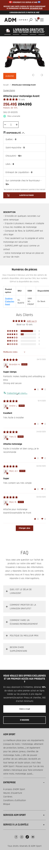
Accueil (6, 85)
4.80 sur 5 (32, 321)
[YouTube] (33, 839)
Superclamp (9, 90)
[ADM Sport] (16, 20)
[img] (10, 359)
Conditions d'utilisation (14, 800)
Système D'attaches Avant (9, 301)
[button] (10, 99)
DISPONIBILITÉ (13, 132)
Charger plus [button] (24, 528)
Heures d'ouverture (12, 793)
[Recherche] (30, 20)
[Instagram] (21, 839)
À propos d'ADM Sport (14, 789)
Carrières (7, 796)
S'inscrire (24, 720)
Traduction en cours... (17, 393)
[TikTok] (27, 839)
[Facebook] (16, 839)
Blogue (6, 804)
